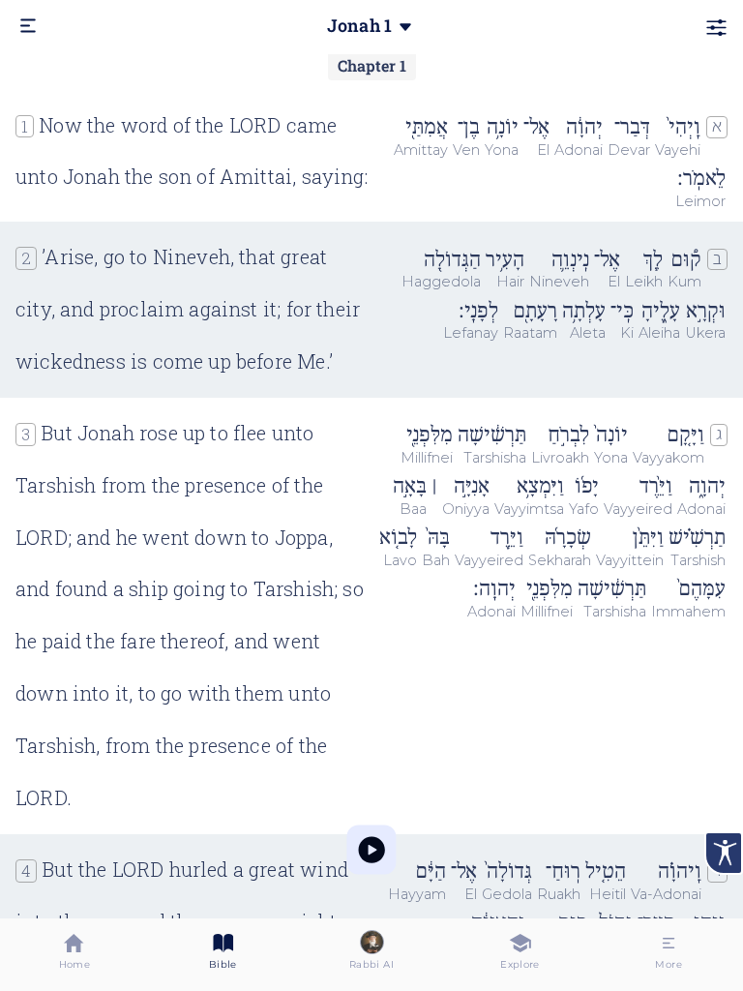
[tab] (74, 954)
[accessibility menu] (723, 853)
